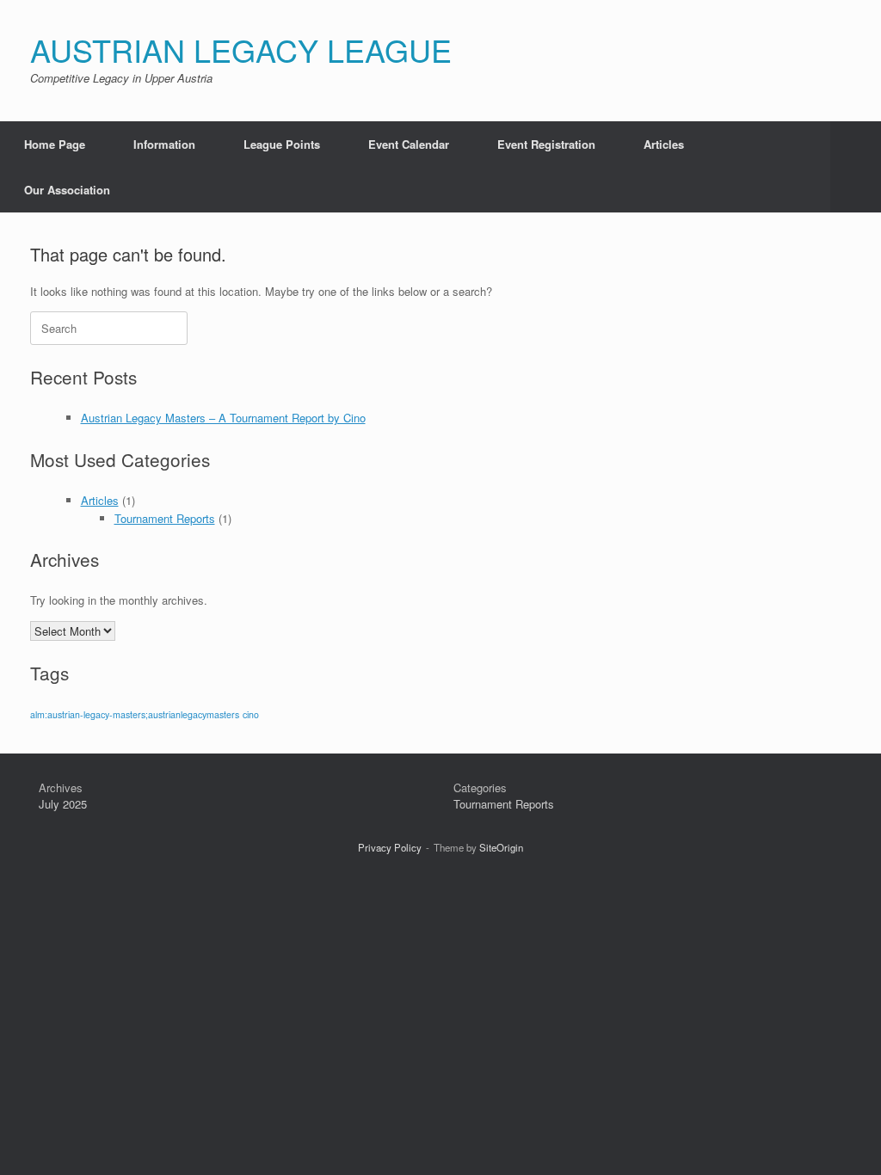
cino (251, 714)
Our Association (67, 189)
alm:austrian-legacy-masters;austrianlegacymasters (134, 714)
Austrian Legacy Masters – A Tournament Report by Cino (223, 417)
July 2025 (63, 804)
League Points (281, 144)
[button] (855, 166)
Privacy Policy (390, 847)
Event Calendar (408, 144)
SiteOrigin (501, 847)
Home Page (54, 144)
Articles (664, 144)
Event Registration (546, 144)
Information (164, 144)
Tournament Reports (164, 518)
